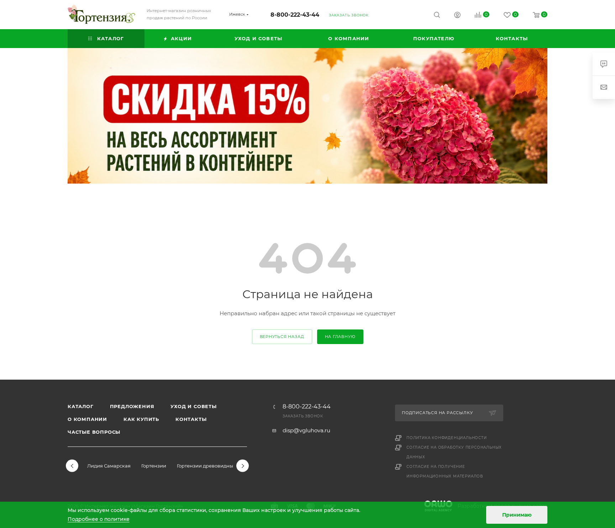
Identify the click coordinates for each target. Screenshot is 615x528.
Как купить (141, 419)
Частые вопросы (94, 432)
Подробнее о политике (99, 519)
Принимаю (517, 515)
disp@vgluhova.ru (306, 430)
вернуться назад (282, 336)
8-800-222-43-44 (294, 14)
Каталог (81, 406)
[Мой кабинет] (457, 15)
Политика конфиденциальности (446, 437)
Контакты (190, 419)
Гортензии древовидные (206, 466)
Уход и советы (193, 406)
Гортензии (153, 466)
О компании (87, 419)
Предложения (132, 406)
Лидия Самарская (109, 466)
